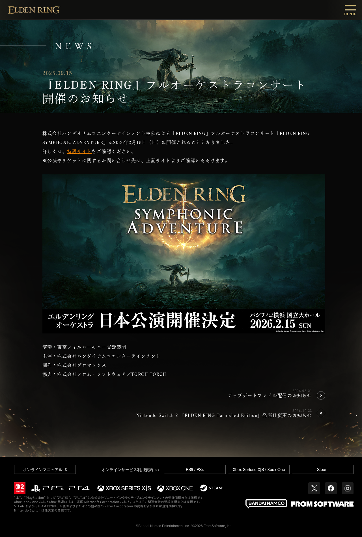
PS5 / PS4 (195, 469)
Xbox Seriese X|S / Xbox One (259, 469)
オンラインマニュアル (43, 469)
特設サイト (79, 151)
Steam (323, 469)
